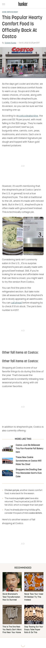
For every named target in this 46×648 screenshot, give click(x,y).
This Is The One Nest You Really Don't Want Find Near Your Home (12, 630)
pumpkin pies (23, 498)
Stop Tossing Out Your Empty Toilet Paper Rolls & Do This (33, 630)
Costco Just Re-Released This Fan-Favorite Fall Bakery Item (29, 448)
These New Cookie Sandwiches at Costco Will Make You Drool (28, 461)
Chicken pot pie (12, 490)
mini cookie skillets (33, 513)
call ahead (16, 303)
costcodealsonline (28, 116)
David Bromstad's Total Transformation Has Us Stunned (11, 597)
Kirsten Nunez (10, 43)
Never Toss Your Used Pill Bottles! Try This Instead (33, 597)
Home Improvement (10, 12)
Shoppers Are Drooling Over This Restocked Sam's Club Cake (29, 473)
